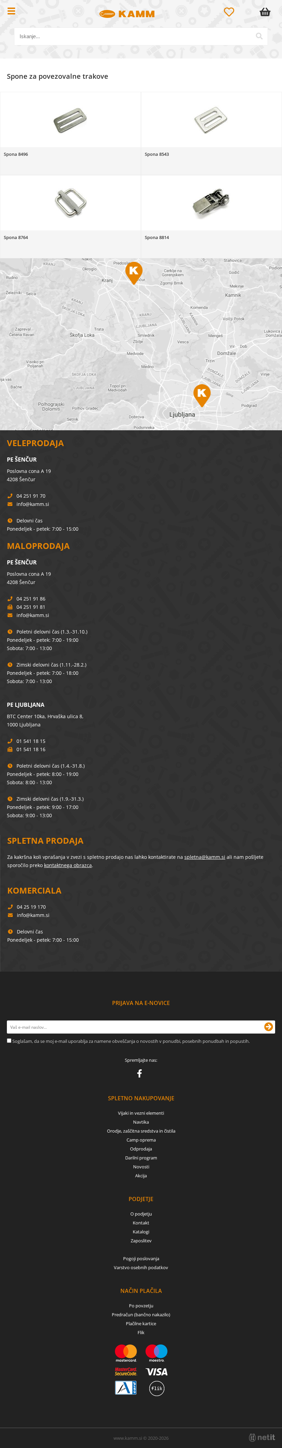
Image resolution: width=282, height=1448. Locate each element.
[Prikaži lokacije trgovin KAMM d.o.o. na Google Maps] (141, 344)
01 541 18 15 (31, 741)
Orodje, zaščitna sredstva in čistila (141, 1131)
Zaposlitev (141, 1241)
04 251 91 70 (31, 496)
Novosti (141, 1167)
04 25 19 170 (31, 907)
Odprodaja (141, 1149)
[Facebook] (141, 1075)
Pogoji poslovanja (141, 1258)
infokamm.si (33, 504)
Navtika (141, 1122)
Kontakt (141, 1223)
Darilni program (141, 1158)
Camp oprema (141, 1140)
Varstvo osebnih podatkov (141, 1267)
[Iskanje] (259, 36)
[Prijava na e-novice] (268, 1027)
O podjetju (141, 1214)
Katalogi (141, 1232)
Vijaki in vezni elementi (141, 1113)
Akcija (141, 1176)
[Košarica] (266, 12)
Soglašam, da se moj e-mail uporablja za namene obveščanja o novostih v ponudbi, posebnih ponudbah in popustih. (131, 1041)
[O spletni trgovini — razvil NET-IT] (262, 1438)
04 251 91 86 (31, 598)
